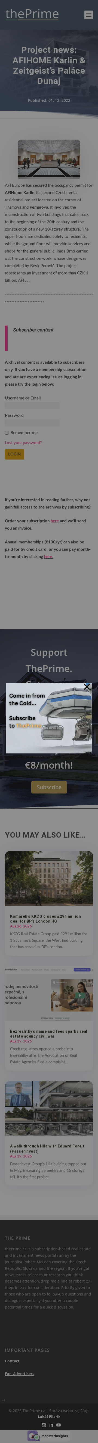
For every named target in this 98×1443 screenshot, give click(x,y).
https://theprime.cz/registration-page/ (41, 756)
